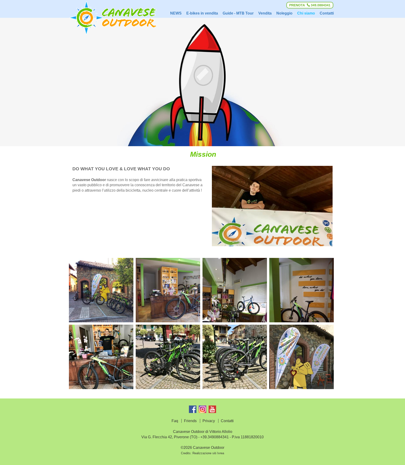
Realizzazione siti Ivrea (208, 453)
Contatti (227, 421)
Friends (190, 421)
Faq (175, 421)
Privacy (208, 421)
